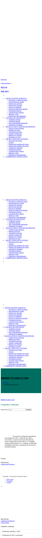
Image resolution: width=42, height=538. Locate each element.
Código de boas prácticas (16, 128)
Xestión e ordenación (15, 134)
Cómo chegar (5, 522)
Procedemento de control (16, 102)
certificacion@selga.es (6, 83)
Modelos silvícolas (14, 130)
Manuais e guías (14, 114)
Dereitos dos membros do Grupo (19, 144)
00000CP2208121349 (7, 400)
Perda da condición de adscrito (18, 109)
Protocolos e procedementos (17, 116)
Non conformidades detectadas (18, 123)
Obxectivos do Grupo (15, 141)
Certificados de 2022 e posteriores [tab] (12, 535)
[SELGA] (15, 196)
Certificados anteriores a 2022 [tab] (11, 531)
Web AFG (5, 91)
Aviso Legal (10, 479)
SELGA (4, 87)
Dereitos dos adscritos (15, 104)
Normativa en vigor (15, 137)
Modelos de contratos (15, 135)
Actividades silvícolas (15, 132)
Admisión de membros (16, 148)
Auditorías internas (14, 121)
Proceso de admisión (15, 107)
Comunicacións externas (16, 112)
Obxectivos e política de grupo (18, 100)
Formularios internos (15, 111)
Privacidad (10, 481)
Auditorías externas (15, 119)
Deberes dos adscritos (15, 105)
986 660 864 (4, 79)
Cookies (9, 482)
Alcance (11, 142)
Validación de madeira (15, 125)
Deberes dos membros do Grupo (19, 146)
